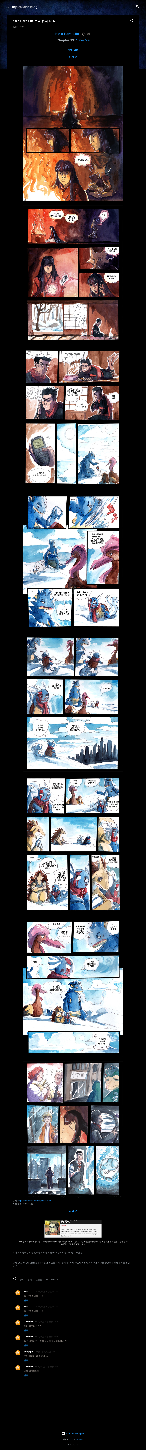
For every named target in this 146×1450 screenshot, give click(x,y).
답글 (26, 1300)
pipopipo (28, 1351)
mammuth (79, 1439)
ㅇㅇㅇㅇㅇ (29, 1291)
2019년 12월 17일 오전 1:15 (46, 1367)
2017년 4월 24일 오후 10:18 (46, 1337)
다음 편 (73, 1211)
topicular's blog (25, 7)
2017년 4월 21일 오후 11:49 (47, 1292)
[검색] (137, 6)
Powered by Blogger (74, 1433)
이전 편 (73, 57)
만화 (22, 1279)
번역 (30, 1279)
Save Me (83, 40)
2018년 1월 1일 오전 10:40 (45, 1352)
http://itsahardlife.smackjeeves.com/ (34, 1200)
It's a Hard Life (67, 34)
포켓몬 (39, 1279)
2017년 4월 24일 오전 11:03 (46, 1322)
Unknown (29, 1321)
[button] (131, 21)
